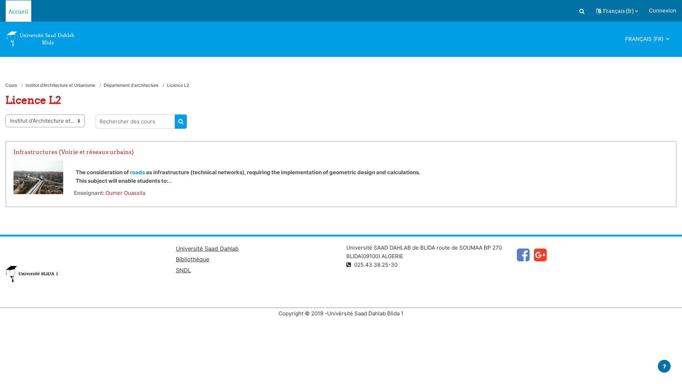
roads (137, 172)
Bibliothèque (192, 259)
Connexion (662, 10)
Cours (11, 85)
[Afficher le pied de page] (664, 366)
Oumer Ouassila (125, 193)
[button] (582, 11)
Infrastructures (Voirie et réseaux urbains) (73, 151)
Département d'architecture (131, 85)
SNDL (183, 270)
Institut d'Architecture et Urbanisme (60, 85)
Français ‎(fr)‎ (645, 39)
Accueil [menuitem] (18, 11)
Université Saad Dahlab (207, 248)
